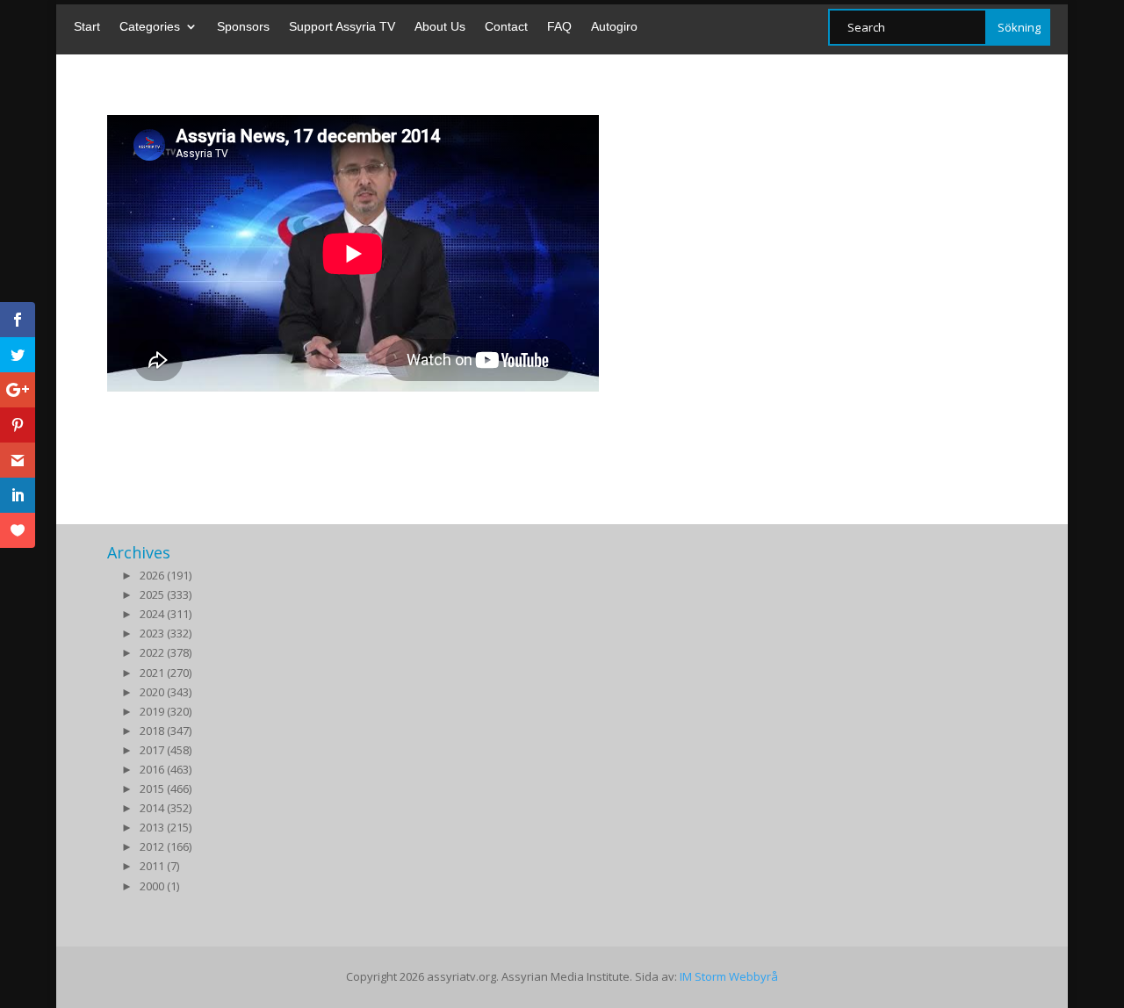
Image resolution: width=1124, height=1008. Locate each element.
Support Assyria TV (342, 26)
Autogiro (614, 26)
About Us (439, 26)
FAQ (559, 26)
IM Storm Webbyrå (729, 976)
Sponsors (243, 26)
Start (87, 26)
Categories (149, 26)
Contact (506, 26)
